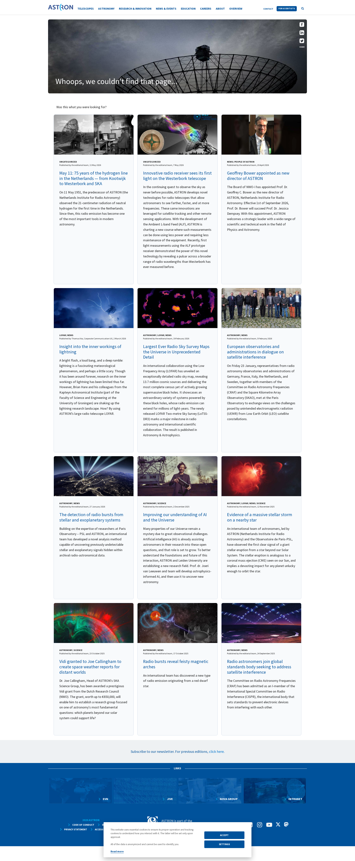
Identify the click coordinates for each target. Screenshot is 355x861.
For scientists (286, 8)
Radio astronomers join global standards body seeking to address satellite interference (259, 667)
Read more (117, 851)
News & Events (166, 8)
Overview (235, 8)
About (220, 8)
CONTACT (268, 8)
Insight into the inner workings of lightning (90, 349)
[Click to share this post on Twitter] (302, 42)
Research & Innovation (135, 8)
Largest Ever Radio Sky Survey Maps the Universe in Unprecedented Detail (176, 352)
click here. (216, 751)
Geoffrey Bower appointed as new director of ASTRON (258, 175)
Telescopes (85, 8)
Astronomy (106, 8)
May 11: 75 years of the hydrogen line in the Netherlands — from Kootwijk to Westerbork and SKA (93, 178)
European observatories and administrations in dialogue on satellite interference (255, 352)
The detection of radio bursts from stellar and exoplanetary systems (91, 517)
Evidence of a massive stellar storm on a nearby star (259, 517)
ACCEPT (224, 835)
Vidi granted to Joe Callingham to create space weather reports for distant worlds (90, 667)
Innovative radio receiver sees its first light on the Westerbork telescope (177, 175)
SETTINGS (224, 844)
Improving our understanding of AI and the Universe (175, 517)
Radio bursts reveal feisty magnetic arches (175, 664)
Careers (205, 8)
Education (188, 8)
